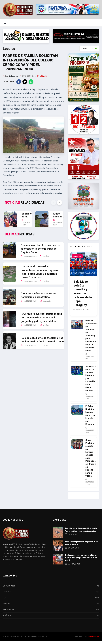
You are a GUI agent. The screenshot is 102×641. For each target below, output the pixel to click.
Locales (45, 256)
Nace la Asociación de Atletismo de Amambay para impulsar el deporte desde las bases (91, 335)
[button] (59, 202)
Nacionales (46, 301)
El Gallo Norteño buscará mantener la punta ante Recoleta (90, 415)
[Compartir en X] (24, 81)
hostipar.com (93, 636)
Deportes (51, 592)
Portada (85, 48)
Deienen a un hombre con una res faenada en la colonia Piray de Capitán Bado (40, 249)
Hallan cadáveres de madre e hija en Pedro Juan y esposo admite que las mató (81, 557)
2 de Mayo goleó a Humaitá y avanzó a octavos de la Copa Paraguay (82, 293)
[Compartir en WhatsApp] (31, 81)
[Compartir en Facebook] (18, 81)
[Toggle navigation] (96, 22)
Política (51, 615)
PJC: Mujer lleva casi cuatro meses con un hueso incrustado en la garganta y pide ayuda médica (41, 317)
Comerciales (51, 586)
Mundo (51, 603)
